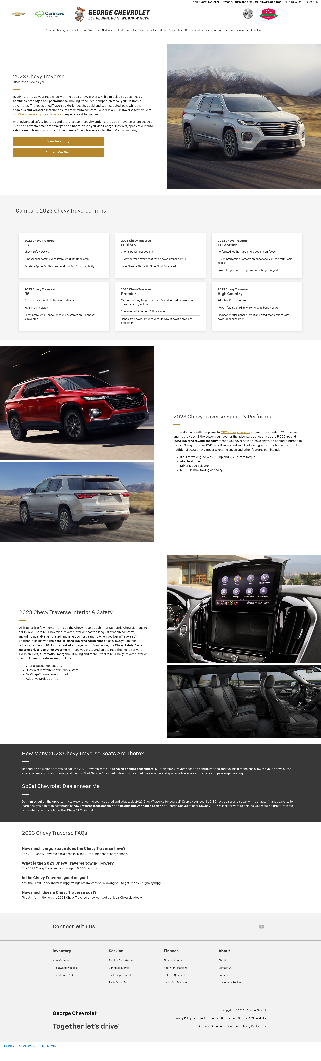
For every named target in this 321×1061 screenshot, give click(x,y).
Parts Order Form (119, 982)
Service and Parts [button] (196, 31)
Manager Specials (68, 30)
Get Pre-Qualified (174, 975)
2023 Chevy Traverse (235, 432)
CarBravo (107, 30)
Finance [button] (240, 31)
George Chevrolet (257, 1010)
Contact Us (225, 968)
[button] (272, 30)
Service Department (121, 960)
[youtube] (261, 926)
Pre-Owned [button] (89, 31)
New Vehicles (61, 960)
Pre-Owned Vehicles (65, 968)
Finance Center (173, 960)
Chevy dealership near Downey (39, 114)
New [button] (49, 31)
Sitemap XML (246, 1018)
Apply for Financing (176, 968)
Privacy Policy (182, 1018)
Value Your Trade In (175, 982)
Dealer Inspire (259, 1026)
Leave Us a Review (230, 982)
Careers (223, 975)
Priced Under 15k (63, 975)
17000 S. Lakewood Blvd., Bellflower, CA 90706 (252, 2)
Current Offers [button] (221, 31)
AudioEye (262, 1018)
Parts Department (120, 975)
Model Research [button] (169, 31)
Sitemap (231, 1018)
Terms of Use (201, 1018)
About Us (224, 960)
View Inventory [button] (58, 141)
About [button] (254, 31)
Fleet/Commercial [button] (142, 31)
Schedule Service (119, 968)
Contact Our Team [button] (58, 152)
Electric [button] (121, 31)
